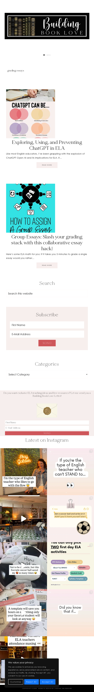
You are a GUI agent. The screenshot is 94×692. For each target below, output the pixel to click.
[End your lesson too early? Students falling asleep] (23, 565)
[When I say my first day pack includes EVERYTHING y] (23, 612)
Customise (15, 682)
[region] (32, 672)
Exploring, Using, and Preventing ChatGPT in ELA (47, 145)
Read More (47, 165)
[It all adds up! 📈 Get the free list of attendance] (70, 612)
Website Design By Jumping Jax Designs (55, 688)
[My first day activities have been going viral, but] (70, 565)
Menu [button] (49, 55)
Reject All (31, 682)
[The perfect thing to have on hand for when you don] (70, 518)
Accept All (47, 682)
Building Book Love (47, 26)
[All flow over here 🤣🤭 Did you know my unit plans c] (23, 471)
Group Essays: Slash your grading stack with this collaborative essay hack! (47, 243)
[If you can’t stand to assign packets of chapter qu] (23, 518)
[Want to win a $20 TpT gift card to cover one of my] (70, 471)
